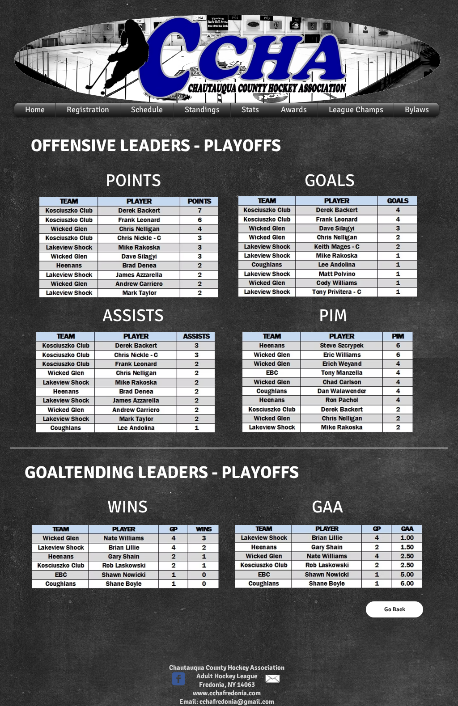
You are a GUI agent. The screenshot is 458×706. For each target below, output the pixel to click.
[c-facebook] (178, 678)
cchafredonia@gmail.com (236, 702)
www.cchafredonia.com (227, 693)
